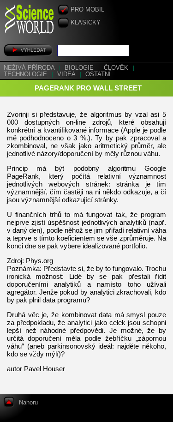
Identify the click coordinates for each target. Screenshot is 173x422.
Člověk (117, 68)
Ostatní (98, 74)
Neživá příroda (30, 68)
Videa (67, 74)
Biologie (80, 68)
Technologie (26, 74)
